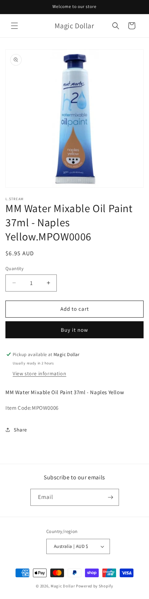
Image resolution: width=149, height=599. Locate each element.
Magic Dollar (63, 585)
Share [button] (20, 429)
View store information (39, 373)
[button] (14, 26)
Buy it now (74, 329)
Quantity (14, 268)
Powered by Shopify (94, 585)
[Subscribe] (111, 497)
